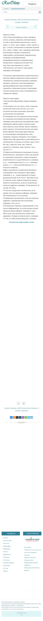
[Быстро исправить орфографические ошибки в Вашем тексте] (32, 539)
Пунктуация (6, 560)
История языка (7, 540)
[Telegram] (31, 417)
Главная (6, 8)
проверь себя (15, 19)
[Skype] (29, 417)
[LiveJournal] (20, 417)
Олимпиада (6, 565)
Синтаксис (6, 557)
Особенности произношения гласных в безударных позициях (32, 552)
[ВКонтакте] (11, 417)
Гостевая (5, 568)
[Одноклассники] (14, 417)
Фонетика (6, 543)
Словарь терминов (8, 562)
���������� (18, 8)
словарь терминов (21, 22)
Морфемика (6, 549)
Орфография (6, 546)
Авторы (5, 571)
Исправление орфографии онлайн (21, 222)
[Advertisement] (21, 312)
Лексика (5, 551)
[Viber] (23, 417)
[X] (17, 417)
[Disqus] (21, 450)
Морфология (7, 554)
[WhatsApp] (26, 417)
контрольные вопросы (30, 19)
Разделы (32, 4)
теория (6, 19)
